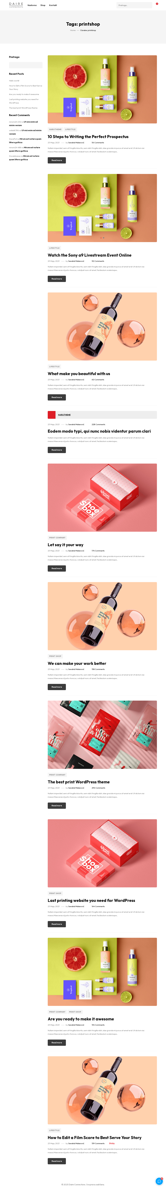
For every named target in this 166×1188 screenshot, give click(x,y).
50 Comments (98, 261)
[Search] (149, 5)
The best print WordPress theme (79, 781)
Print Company (57, 538)
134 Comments (98, 1025)
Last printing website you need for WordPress (91, 900)
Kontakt (53, 5)
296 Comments (98, 788)
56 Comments (98, 142)
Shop (42, 5)
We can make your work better (77, 663)
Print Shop (55, 656)
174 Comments (98, 550)
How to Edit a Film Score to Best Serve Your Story (94, 1137)
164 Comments (98, 906)
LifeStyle (70, 129)
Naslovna (32, 5)
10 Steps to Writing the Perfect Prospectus (88, 136)
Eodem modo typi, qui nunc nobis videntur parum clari (99, 431)
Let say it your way (65, 544)
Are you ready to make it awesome (81, 1018)
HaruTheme (55, 129)
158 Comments (98, 669)
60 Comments (98, 379)
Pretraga (14, 57)
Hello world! (14, 80)
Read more (57, 160)
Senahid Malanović (76, 142)
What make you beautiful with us (79, 373)
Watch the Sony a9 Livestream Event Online (90, 255)
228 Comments (98, 424)
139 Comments (98, 1143)
